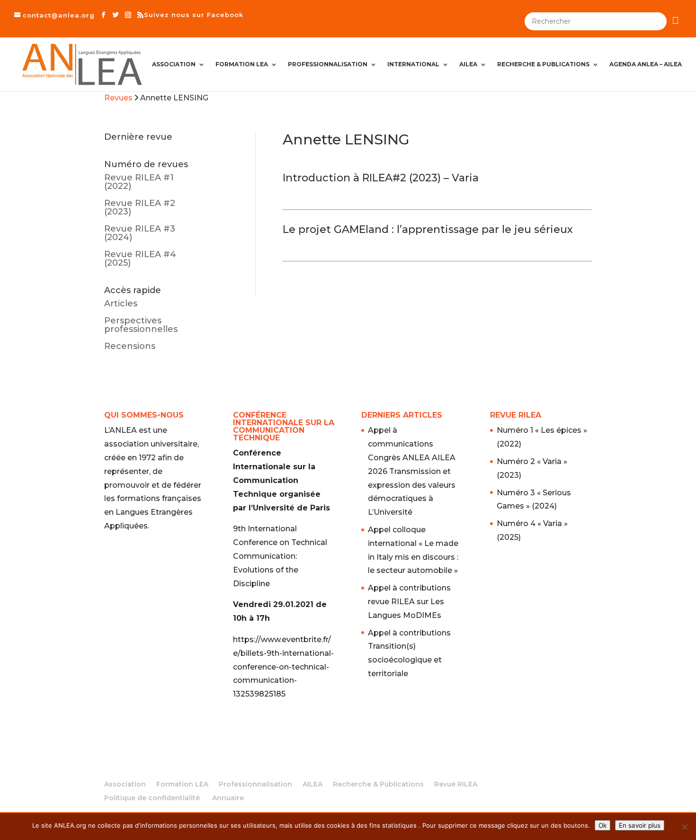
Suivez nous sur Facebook (193, 14)
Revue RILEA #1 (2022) (139, 181)
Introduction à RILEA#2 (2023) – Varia (381, 177)
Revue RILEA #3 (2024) (139, 232)
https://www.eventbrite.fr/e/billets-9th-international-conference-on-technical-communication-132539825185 (283, 666)
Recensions (129, 346)
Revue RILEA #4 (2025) (140, 258)
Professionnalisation (327, 64)
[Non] (684, 826)
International (413, 64)
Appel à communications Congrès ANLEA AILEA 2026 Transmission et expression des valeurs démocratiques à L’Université (411, 471)
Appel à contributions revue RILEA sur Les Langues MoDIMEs (409, 601)
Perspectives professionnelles (141, 324)
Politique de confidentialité (152, 798)
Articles (120, 303)
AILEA (468, 64)
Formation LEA (241, 64)
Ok (602, 825)
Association (174, 64)
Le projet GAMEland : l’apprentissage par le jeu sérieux (428, 229)
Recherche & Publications (543, 64)
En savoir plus (639, 825)
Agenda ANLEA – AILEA (645, 64)
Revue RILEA (455, 784)
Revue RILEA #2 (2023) (139, 207)
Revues (118, 97)
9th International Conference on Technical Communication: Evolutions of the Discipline (280, 556)
